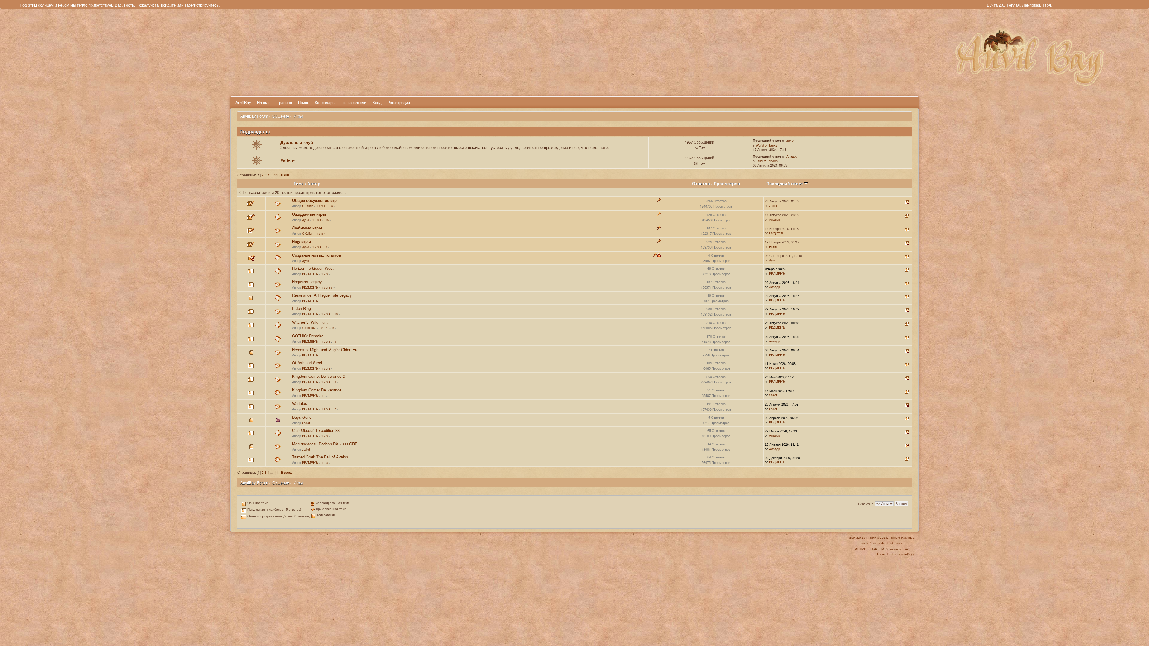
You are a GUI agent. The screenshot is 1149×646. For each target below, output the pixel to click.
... (272, 175)
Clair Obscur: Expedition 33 (316, 430)
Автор (313, 183)
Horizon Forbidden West (313, 268)
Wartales (299, 403)
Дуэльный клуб (296, 142)
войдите (168, 5)
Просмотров (727, 183)
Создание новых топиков (316, 255)
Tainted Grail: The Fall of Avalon (320, 457)
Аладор (791, 156)
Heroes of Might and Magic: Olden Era (325, 349)
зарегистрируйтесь (202, 5)
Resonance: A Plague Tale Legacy (322, 295)
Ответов (701, 183)
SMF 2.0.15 (857, 537)
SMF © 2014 (878, 537)
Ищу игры (301, 241)
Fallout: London (767, 160)
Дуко (305, 219)
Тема (299, 183)
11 (276, 175)
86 (331, 206)
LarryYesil (776, 232)
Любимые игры (307, 228)
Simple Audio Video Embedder (881, 543)
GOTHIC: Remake (307, 336)
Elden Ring (301, 308)
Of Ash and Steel (307, 362)
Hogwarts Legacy (307, 281)
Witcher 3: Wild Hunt (310, 322)
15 (327, 220)
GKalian (307, 205)
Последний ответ (785, 183)
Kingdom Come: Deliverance (316, 390)
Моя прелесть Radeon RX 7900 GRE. (325, 444)
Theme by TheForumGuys (895, 554)
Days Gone (301, 417)
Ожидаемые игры (309, 214)
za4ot (790, 140)
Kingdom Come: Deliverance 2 (318, 376)
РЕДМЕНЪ (310, 273)
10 (336, 314)
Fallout (287, 161)
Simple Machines (902, 537)
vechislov (309, 327)
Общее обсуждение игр (314, 200)
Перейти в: (866, 504)
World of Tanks (766, 145)
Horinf (773, 246)
